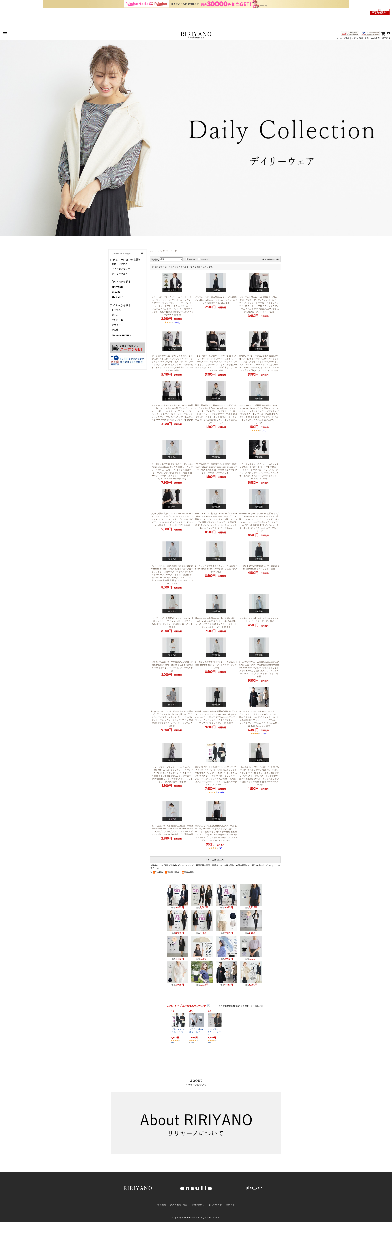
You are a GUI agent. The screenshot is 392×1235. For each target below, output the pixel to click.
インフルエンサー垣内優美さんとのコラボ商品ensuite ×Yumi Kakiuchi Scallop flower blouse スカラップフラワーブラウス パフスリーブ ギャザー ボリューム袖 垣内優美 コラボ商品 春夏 (172, 830)
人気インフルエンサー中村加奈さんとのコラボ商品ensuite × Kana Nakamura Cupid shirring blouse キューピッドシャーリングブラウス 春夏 (172, 666)
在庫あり (192, 259)
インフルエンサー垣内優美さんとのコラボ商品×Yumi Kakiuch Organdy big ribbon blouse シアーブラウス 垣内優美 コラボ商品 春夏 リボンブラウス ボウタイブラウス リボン (216, 468)
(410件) (264, 733)
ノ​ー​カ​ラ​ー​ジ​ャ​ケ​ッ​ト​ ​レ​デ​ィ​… (214, 1032)
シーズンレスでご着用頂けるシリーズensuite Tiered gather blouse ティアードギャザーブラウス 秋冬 (216, 664)
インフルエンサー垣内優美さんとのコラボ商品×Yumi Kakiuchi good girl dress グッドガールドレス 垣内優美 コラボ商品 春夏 (216, 300)
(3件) (264, 430)
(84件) (177, 322)
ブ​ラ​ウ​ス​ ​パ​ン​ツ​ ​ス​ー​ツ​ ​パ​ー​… (178, 1032)
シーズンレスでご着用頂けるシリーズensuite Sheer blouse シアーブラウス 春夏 (259, 567)
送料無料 (204, 259)
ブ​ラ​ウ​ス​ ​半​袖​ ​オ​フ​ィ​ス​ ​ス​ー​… (196, 1032)
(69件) (221, 792)
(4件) (221, 848)
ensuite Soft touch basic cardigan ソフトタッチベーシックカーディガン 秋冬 (259, 619)
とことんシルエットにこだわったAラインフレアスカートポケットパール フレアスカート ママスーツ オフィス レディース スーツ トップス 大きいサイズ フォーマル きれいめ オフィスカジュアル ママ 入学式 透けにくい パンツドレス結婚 (259, 471)
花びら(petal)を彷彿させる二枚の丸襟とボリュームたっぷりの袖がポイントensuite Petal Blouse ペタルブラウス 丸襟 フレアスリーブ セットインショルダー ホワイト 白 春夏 (216, 622)
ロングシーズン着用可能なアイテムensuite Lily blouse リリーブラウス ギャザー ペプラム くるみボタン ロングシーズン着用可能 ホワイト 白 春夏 (172, 622)
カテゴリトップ (155, 251)
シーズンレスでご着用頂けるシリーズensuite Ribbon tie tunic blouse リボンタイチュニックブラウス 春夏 (216, 568)
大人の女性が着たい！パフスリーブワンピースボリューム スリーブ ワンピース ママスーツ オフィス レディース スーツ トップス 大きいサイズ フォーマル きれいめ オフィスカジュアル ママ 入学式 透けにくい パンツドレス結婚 (172, 519)
